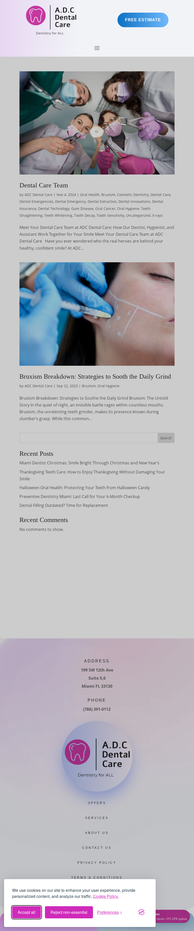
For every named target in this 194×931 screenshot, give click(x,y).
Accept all (26, 912)
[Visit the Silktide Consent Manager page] (141, 912)
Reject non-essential (69, 912)
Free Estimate (143, 20)
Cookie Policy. (106, 896)
